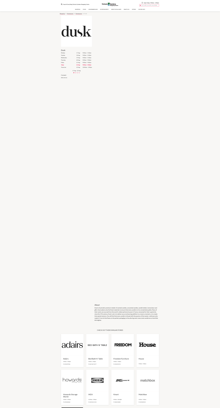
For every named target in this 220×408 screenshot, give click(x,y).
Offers (134, 9)
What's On (126, 9)
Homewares (70, 13)
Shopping (77, 9)
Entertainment (104, 9)
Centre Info (141, 9)
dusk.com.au (64, 77)
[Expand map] (127, 158)
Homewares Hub (93, 9)
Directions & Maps (116, 9)
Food (84, 9)
